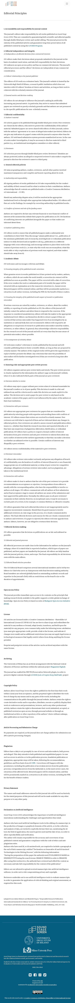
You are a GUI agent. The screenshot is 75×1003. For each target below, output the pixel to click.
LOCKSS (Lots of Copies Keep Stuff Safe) (46, 675)
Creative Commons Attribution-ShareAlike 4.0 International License (47, 998)
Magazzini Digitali (58, 667)
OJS (41, 981)
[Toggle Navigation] (67, 4)
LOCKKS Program (35, 46)
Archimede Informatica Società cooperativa (42, 985)
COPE (33, 763)
